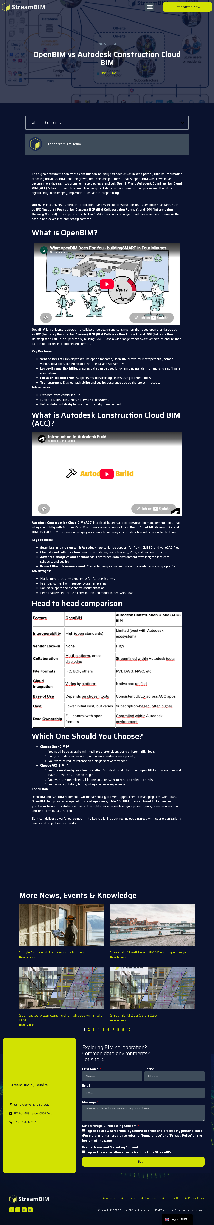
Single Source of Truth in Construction (52, 952)
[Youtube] (30, 1209)
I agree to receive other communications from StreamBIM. (129, 1152)
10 (128, 1029)
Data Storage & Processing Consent (110, 1126)
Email (86, 1085)
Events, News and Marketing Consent (110, 1147)
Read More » (27, 957)
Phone (149, 1069)
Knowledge (107, 44)
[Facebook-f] (11, 1209)
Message (89, 1102)
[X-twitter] (24, 1209)
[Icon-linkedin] (17, 1209)
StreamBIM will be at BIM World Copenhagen (149, 952)
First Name (90, 1069)
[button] (149, 7)
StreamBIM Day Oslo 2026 (133, 1015)
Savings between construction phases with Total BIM (61, 1017)
